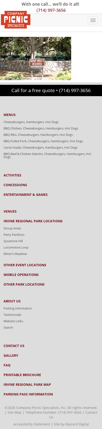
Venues (10, 211)
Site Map (15, 412)
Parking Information (18, 308)
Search (8, 327)
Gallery (11, 355)
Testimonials (12, 315)
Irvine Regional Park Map (27, 384)
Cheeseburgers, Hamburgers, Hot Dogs (31, 122)
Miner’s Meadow (15, 254)
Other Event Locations (25, 265)
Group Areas (12, 228)
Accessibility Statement (31, 424)
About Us (12, 301)
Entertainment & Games (26, 194)
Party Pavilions (14, 234)
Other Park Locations (24, 284)
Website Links (13, 321)
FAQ (7, 365)
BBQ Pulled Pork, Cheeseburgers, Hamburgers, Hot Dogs (43, 141)
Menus (10, 114)
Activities (12, 175)
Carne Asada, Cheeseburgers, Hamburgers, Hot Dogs (41, 147)
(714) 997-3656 (51, 10)
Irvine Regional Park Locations (33, 221)
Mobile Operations (21, 274)
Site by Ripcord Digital (71, 424)
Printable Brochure (22, 375)
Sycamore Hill (13, 241)
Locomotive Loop (16, 247)
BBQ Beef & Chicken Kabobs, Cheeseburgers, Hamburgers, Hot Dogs (47, 155)
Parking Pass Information (28, 394)
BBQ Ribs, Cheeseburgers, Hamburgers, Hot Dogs (38, 135)
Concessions (15, 185)
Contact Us (14, 345)
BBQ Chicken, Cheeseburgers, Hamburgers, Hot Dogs (41, 128)
